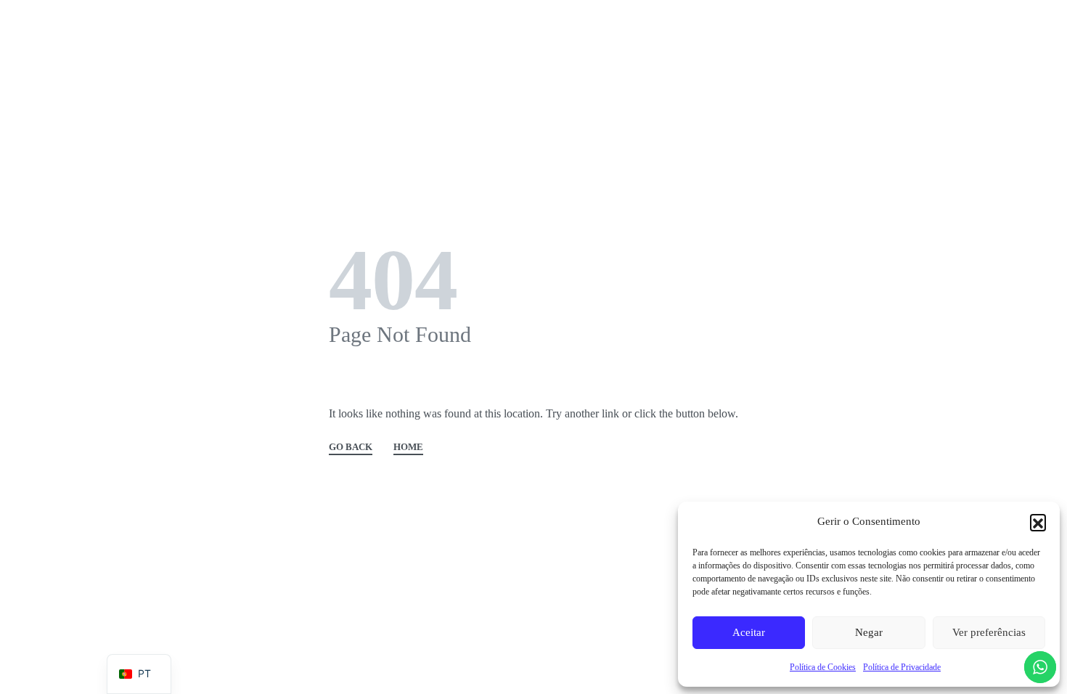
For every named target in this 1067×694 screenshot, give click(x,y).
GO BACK (350, 447)
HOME (408, 447)
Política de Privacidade (902, 667)
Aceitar (748, 632)
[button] (1038, 522)
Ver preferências (989, 632)
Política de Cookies (823, 667)
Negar (869, 632)
